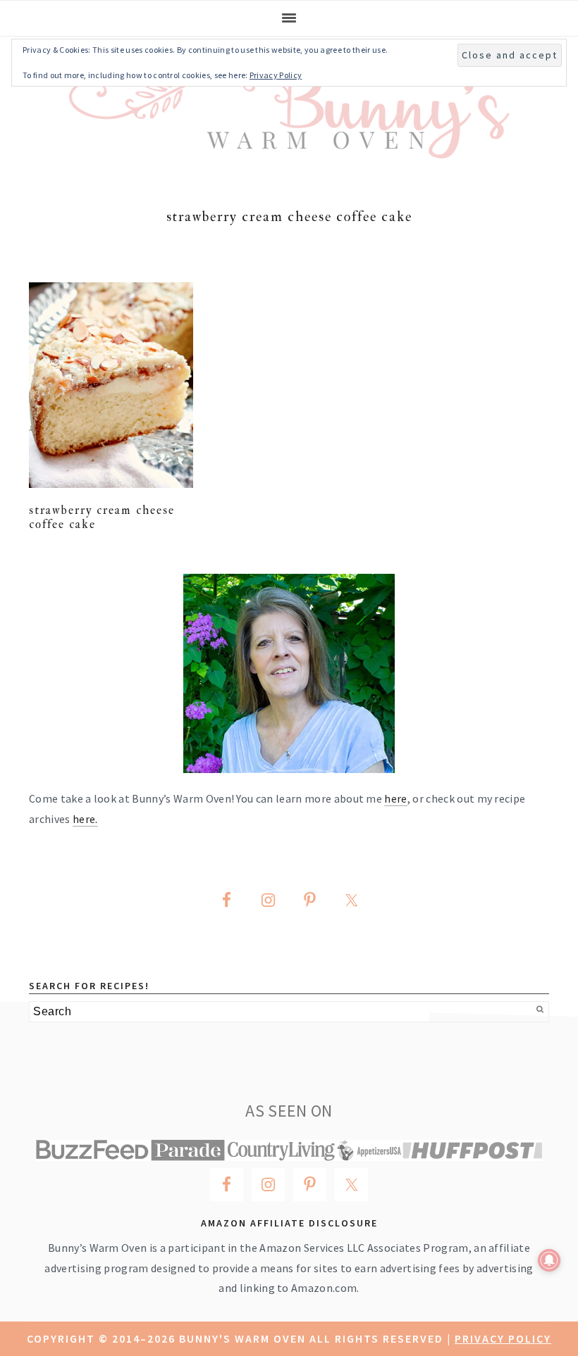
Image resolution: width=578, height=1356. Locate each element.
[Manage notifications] (549, 1260)
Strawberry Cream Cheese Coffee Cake (102, 517)
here (395, 798)
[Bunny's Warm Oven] (289, 148)
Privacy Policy (503, 1338)
